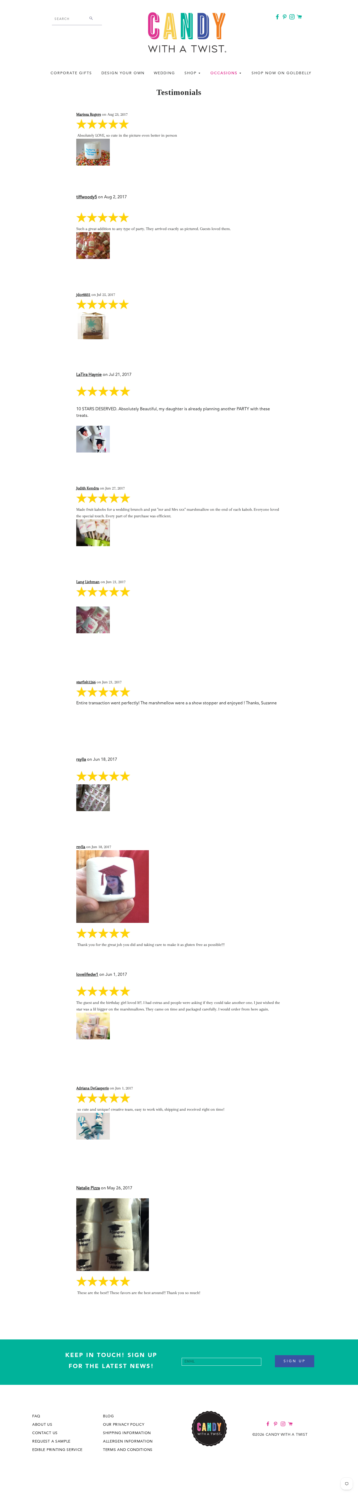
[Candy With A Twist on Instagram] (292, 18)
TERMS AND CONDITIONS (128, 1450)
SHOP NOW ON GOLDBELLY (281, 73)
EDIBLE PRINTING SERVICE (57, 1450)
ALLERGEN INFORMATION (128, 1441)
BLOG (108, 1416)
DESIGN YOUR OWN (123, 73)
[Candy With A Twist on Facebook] (278, 18)
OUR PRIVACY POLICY (123, 1425)
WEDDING (164, 73)
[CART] (300, 17)
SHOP (191, 73)
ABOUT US (42, 1425)
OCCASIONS (224, 73)
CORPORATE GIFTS (71, 73)
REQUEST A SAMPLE (51, 1441)
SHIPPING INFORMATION (127, 1433)
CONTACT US (45, 1433)
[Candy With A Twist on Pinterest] (285, 18)
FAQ (36, 1416)
